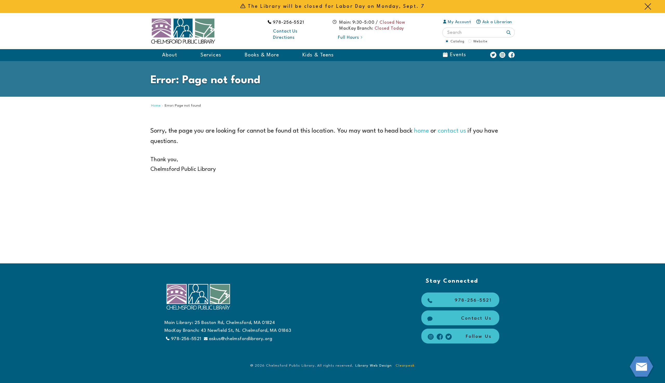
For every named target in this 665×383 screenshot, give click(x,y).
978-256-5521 (288, 22)
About (169, 55)
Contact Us (285, 31)
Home (156, 105)
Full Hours (348, 37)
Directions (284, 37)
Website (480, 41)
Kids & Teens (318, 55)
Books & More (262, 55)
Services (211, 55)
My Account (459, 22)
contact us (452, 131)
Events (458, 55)
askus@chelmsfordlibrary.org (240, 339)
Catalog (457, 41)
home (421, 131)
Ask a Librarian (497, 22)
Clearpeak (405, 365)
